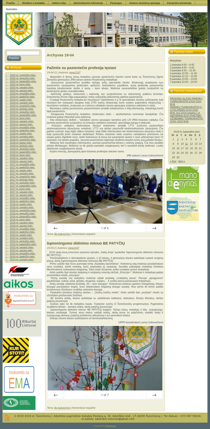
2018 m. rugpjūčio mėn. (23, 139)
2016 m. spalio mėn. (21, 204)
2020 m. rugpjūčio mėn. (23, 75)
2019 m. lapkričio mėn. (22, 96)
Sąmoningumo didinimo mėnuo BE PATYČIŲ (86, 243)
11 (186, 143)
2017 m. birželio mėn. (22, 179)
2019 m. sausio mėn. (21, 124)
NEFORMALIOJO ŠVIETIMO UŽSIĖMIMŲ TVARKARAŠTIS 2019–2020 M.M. (186, 118)
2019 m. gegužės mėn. (22, 112)
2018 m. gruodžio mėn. (22, 127)
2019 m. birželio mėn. (22, 109)
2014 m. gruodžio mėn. (22, 253)
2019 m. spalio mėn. (21, 99)
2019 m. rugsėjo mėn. (22, 102)
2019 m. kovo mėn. (20, 118)
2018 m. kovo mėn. (20, 155)
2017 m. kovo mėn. (20, 189)
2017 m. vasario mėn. (22, 192)
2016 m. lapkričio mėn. (22, 201)
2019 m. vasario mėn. (22, 121)
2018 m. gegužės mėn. (22, 149)
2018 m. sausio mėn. (21, 161)
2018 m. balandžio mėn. (23, 152)
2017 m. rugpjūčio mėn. (23, 176)
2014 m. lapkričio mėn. (22, 256)
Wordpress (111, 426)
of (105, 228)
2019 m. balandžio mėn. (23, 115)
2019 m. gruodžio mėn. (22, 93)
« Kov (173, 161)
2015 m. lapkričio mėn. (22, 232)
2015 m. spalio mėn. (21, 235)
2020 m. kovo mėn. (20, 84)
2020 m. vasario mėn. (22, 87)
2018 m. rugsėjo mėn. (22, 136)
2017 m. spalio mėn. (21, 170)
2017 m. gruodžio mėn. (22, 164)
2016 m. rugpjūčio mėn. (23, 210)
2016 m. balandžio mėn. (23, 216)
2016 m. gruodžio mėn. (22, 198)
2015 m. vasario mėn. (22, 247)
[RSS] (7, 418)
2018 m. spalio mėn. (21, 133)
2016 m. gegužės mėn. (22, 213)
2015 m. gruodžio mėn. (22, 229)
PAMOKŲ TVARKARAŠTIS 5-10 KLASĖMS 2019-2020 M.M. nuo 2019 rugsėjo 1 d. (186, 110)
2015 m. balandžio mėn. (23, 244)
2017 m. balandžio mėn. (23, 185)
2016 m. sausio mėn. (21, 225)
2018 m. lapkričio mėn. (22, 130)
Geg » (181, 161)
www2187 (75, 72)
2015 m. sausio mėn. (21, 250)
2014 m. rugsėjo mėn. (22, 259)
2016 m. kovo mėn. (20, 219)
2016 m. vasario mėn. (22, 222)
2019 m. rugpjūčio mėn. (23, 106)
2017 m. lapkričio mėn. (22, 167)
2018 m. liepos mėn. (21, 142)
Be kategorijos (62, 234)
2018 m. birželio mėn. (22, 146)
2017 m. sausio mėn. (21, 195)
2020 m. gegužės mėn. (22, 78)
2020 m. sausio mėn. (21, 90)
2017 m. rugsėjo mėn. (22, 173)
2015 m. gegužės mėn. (22, 241)
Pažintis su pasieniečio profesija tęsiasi (81, 68)
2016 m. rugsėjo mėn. (22, 207)
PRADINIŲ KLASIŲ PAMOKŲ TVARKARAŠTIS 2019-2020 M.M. (186, 101)
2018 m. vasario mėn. (22, 158)
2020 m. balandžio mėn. (23, 81)
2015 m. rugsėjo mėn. (22, 238)
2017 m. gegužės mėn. (22, 182)
